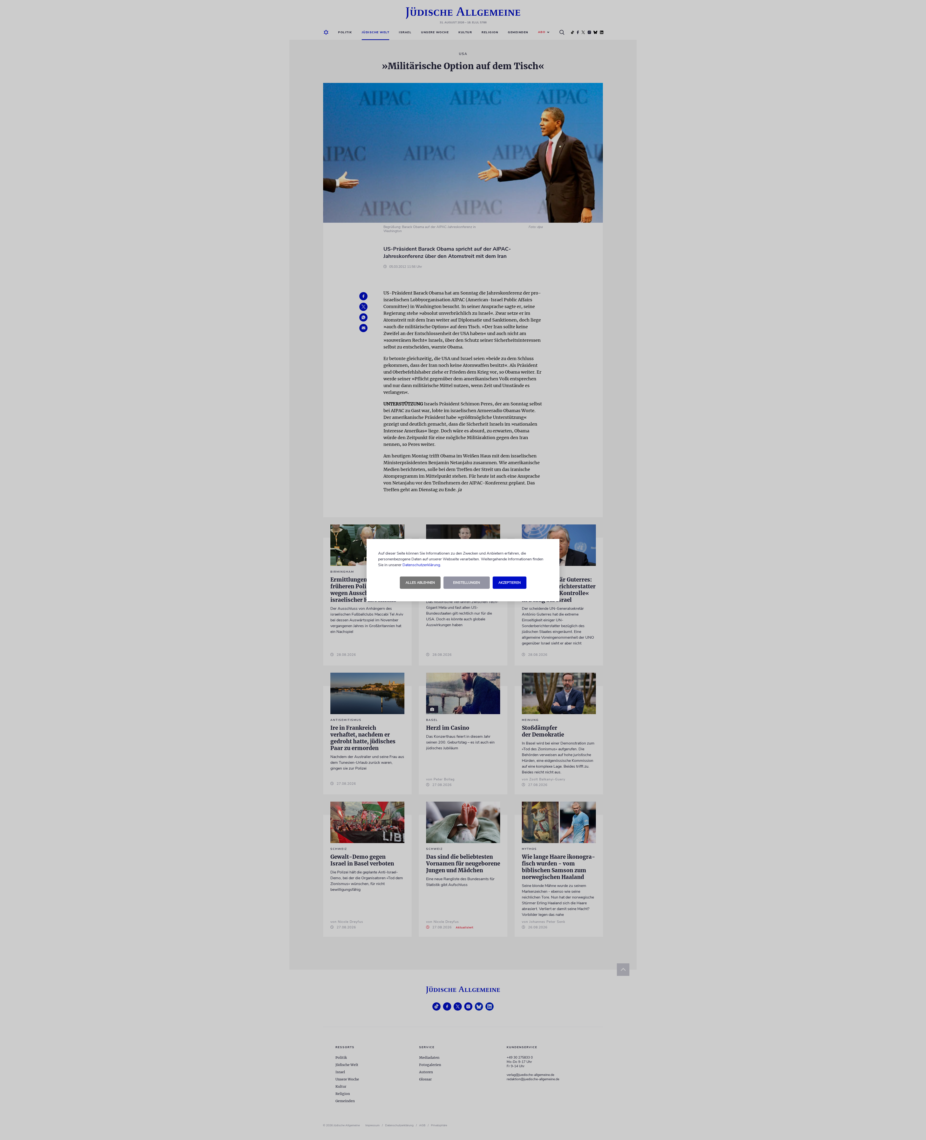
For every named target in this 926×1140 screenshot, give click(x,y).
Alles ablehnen (420, 582)
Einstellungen (466, 582)
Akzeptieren (509, 582)
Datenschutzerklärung (421, 565)
